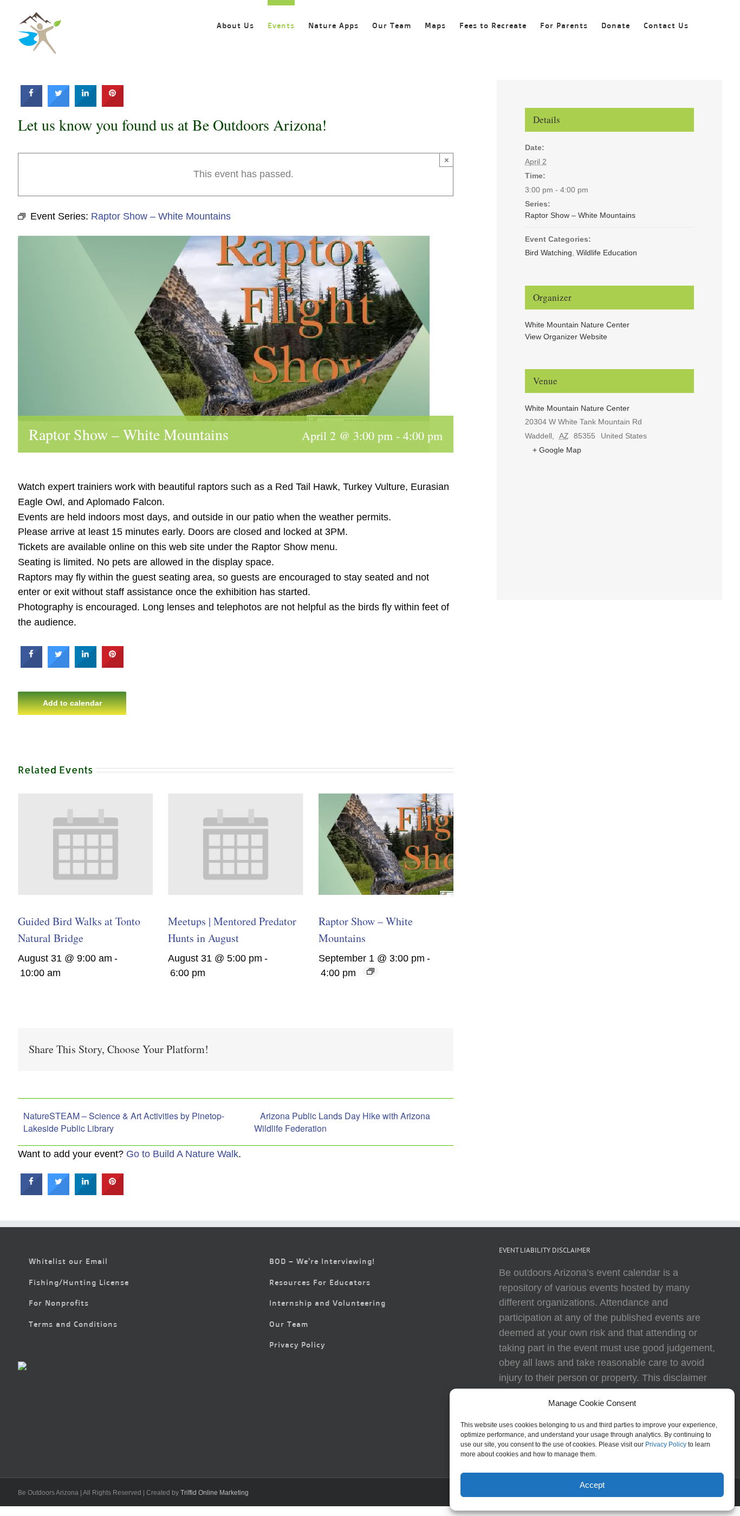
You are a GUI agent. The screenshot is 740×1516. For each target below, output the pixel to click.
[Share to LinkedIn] (85, 103)
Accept (592, 1484)
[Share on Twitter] (58, 103)
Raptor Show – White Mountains (580, 215)
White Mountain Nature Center (577, 324)
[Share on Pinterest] (113, 103)
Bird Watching (548, 252)
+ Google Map (557, 450)
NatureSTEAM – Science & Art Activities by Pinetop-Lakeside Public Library (123, 1121)
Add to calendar (72, 703)
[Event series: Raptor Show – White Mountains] (370, 971)
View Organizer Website (566, 336)
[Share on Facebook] (31, 103)
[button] (705, 23)
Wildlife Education (606, 252)
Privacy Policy (665, 1444)
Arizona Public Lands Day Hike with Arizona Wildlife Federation (342, 1122)
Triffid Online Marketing (214, 1492)
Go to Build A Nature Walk (182, 1154)
